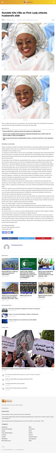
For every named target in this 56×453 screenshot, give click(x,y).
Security (31, 434)
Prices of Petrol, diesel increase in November (16, 388)
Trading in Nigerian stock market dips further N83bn (22, 319)
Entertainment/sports (7, 432)
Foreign (3, 436)
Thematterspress (33, 436)
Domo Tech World (8, 449)
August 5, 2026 (23, 297)
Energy (3, 430)
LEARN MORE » (5, 408)
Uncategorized (32, 438)
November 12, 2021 (12, 321)
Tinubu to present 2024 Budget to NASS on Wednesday (23, 314)
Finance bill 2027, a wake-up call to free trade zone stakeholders (22, 131)
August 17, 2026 (5, 300)
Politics (30, 432)
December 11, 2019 (21, 20)
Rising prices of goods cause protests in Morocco (16, 368)
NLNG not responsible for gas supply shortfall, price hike (19, 379)
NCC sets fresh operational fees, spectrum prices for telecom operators (22, 374)
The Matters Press (10, 20)
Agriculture (4, 427)
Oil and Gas (31, 429)
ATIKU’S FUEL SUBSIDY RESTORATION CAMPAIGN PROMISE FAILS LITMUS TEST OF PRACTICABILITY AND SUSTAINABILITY (28, 274)
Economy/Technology (8, 268)
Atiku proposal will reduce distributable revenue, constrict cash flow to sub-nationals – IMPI (23, 421)
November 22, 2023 (12, 310)
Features (4, 434)
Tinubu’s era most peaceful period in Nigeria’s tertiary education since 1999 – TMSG (10, 297)
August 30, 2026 (5, 276)
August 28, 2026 (24, 279)
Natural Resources (6, 440)
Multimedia (4, 438)
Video (30, 440)
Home (3, 9)
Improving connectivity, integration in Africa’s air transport (24, 308)
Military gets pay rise (26, 295)
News (6, 9)
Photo (30, 430)
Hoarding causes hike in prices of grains (15, 383)
